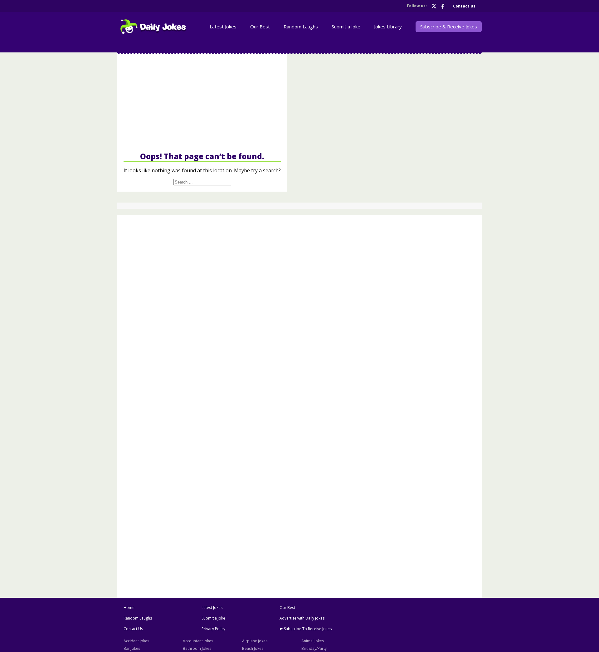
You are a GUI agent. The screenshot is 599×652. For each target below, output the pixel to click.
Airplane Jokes (254, 641)
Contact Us (464, 6)
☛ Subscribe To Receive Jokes (306, 628)
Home (129, 607)
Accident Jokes (136, 641)
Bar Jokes (132, 648)
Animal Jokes (312, 641)
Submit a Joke (346, 26)
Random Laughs (301, 26)
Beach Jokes (252, 648)
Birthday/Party (314, 648)
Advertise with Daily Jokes (302, 618)
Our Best (260, 26)
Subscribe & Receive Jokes (448, 26)
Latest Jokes (223, 26)
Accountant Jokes (198, 641)
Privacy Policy (213, 628)
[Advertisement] (202, 102)
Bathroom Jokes (197, 648)
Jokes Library (388, 26)
